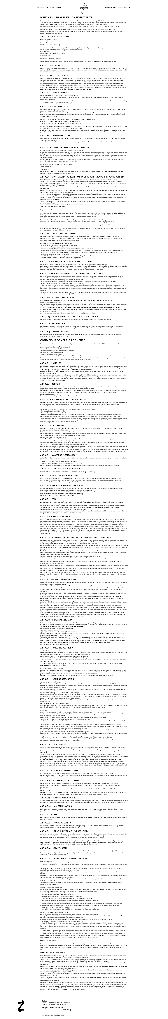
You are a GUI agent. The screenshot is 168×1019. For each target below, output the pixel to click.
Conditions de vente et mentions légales (54, 1004)
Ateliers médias (110, 8)
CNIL (118, 26)
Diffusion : (45, 1003)
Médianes (50, 1016)
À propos (40, 8)
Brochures (122, 8)
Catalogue (50, 8)
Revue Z (59, 8)
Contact (44, 1001)
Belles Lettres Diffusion (55, 1003)
